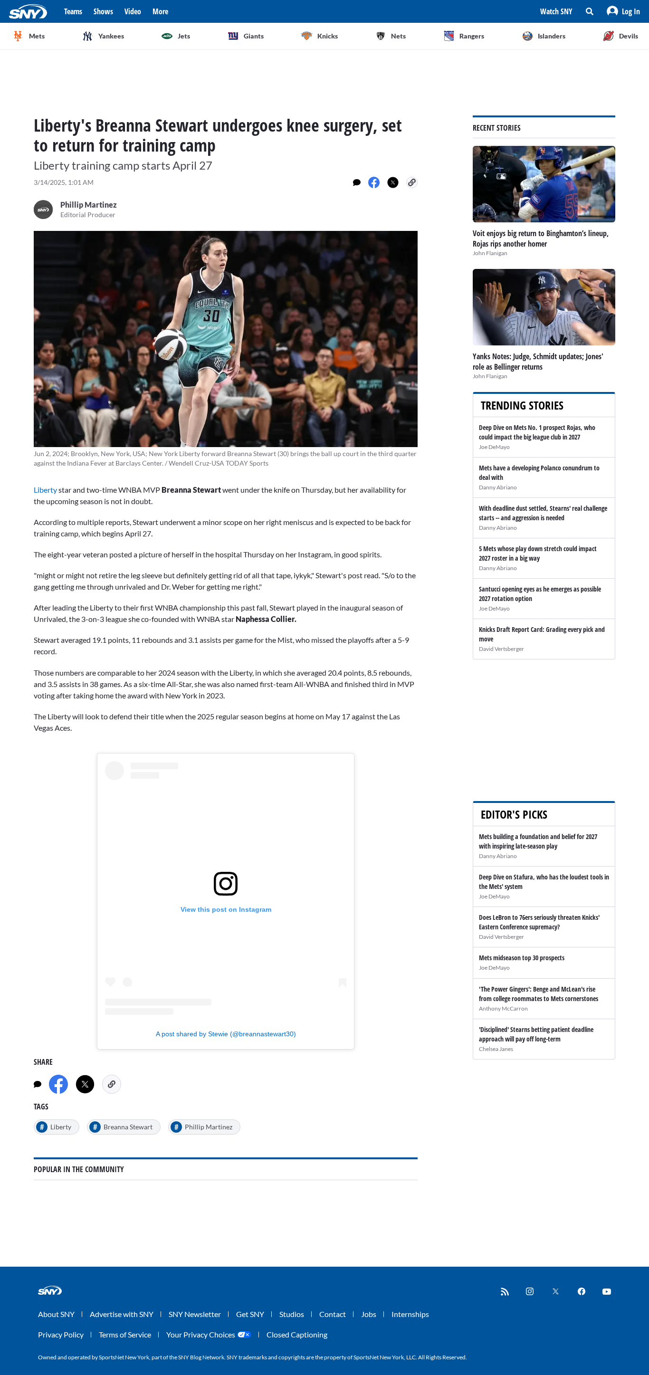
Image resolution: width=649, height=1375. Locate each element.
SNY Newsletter (195, 1313)
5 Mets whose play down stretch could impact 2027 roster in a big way (538, 553)
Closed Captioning (297, 1334)
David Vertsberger (501, 648)
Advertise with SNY (121, 1313)
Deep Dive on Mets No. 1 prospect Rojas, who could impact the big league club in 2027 (537, 432)
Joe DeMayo (494, 446)
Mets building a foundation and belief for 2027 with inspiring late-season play (538, 841)
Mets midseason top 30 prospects (521, 957)
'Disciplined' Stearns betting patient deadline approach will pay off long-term (536, 1034)
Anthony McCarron (503, 1008)
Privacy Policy (61, 1334)
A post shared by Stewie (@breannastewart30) (226, 1034)
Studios (291, 1313)
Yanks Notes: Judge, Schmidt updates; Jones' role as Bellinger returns (538, 361)
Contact (332, 1313)
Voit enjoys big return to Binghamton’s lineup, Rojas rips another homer (541, 238)
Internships (410, 1313)
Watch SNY (556, 11)
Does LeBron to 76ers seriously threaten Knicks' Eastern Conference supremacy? (539, 922)
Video (132, 11)
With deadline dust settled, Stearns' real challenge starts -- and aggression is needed (543, 513)
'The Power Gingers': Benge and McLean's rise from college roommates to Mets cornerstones (538, 993)
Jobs (368, 1313)
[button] (623, 11)
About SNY (56, 1313)
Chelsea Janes (496, 1048)
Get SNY (250, 1313)
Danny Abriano (498, 487)
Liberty (46, 489)
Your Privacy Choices (200, 1334)
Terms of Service (125, 1334)
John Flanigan (490, 253)
